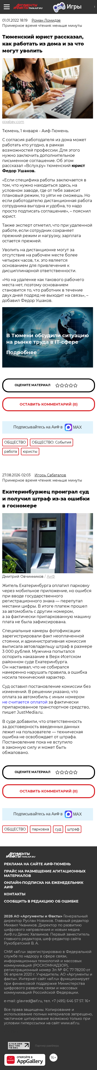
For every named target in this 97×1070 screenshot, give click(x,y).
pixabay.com (13, 122)
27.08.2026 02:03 (16, 475)
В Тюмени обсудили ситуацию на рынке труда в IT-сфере (47, 338)
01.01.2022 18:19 (15, 20)
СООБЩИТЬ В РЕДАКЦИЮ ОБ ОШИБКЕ (41, 901)
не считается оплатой (25, 702)
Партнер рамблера (47, 1045)
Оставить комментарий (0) (49, 404)
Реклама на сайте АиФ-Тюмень (37, 864)
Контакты (14, 894)
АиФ (51, 576)
